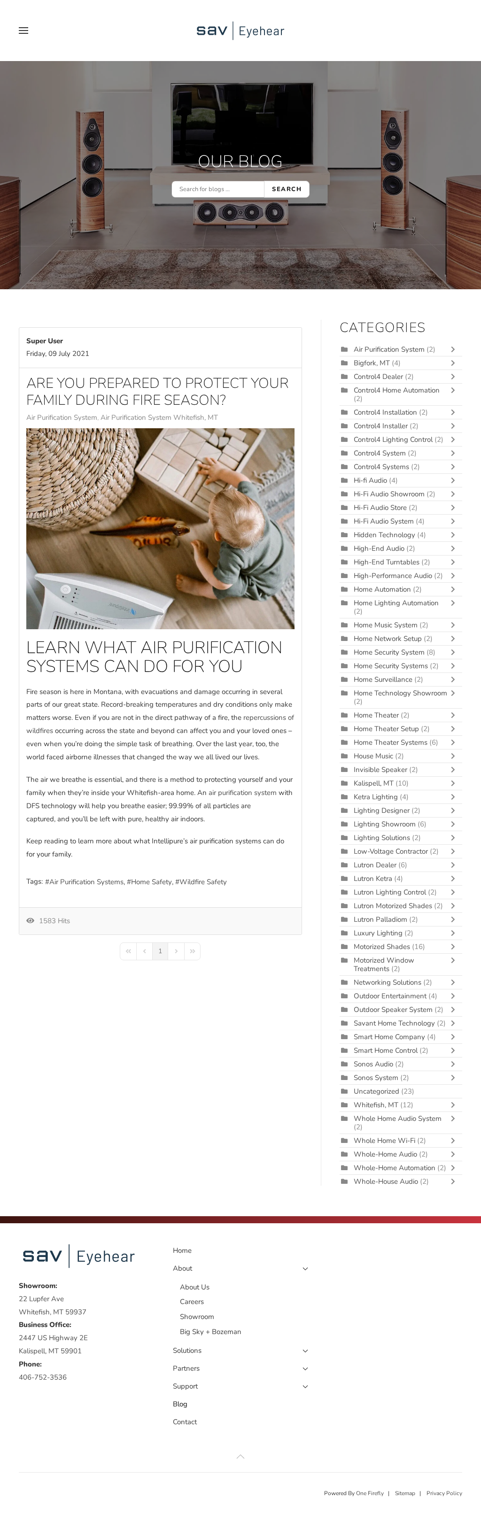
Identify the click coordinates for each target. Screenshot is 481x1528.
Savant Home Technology (394, 1023)
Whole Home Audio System (398, 1118)
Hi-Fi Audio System (384, 521)
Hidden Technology (384, 535)
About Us (194, 1287)
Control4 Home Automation (397, 390)
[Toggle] (455, 349)
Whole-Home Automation (394, 1168)
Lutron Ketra (373, 878)
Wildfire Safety (203, 882)
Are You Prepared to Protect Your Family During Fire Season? (157, 392)
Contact (185, 1422)
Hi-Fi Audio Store (381, 507)
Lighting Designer (382, 810)
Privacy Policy (444, 1493)
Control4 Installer (381, 426)
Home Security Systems (391, 666)
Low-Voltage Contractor (391, 851)
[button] (23, 30)
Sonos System (376, 1077)
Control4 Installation (385, 412)
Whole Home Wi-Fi (384, 1140)
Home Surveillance (383, 679)
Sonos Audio (373, 1064)
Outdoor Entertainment (390, 996)
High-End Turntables (386, 562)
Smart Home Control (386, 1050)
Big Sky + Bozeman (210, 1331)
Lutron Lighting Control (390, 892)
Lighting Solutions (382, 837)
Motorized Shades (382, 946)
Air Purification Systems (86, 882)
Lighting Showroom (385, 824)
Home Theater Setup (386, 728)
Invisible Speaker (380, 769)
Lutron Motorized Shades (393, 906)
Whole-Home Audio (385, 1154)
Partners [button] (186, 1368)
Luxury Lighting (378, 933)
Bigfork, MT (372, 363)
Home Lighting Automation (396, 603)
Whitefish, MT (376, 1105)
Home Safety (151, 882)
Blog (180, 1404)
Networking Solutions (387, 982)
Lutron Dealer (375, 865)
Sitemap (405, 1493)
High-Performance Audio (394, 575)
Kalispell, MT (374, 783)
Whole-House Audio (386, 1181)
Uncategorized (376, 1091)
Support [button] (185, 1386)
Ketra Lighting (376, 797)
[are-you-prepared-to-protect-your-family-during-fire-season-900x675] (160, 528)
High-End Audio (379, 548)
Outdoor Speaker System (393, 1009)
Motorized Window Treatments (384, 964)
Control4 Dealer (378, 376)
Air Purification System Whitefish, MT (159, 417)
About (182, 1268)
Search (287, 189)
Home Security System (389, 652)
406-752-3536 (43, 1377)
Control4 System (380, 453)
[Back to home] (240, 30)
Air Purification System (61, 417)
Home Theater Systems (390, 742)
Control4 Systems (381, 466)
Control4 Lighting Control (393, 439)
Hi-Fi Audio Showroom (389, 494)
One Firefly (370, 1493)
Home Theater (376, 715)
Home (182, 1250)
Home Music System (386, 625)
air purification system (243, 792)
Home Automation (382, 589)
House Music (373, 756)
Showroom (197, 1316)
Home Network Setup (388, 638)
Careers (192, 1301)
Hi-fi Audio (371, 480)
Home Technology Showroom (400, 693)
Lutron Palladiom (381, 919)
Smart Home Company (389, 1037)
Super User (44, 341)
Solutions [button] (187, 1350)
